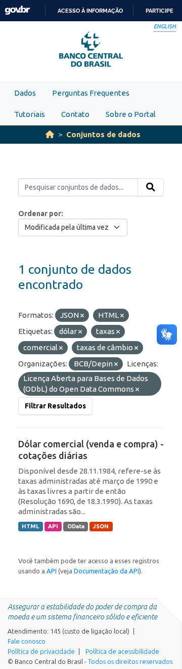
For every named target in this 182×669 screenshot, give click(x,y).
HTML (30, 526)
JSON (101, 526)
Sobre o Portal (131, 114)
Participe (159, 10)
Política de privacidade (41, 651)
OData (75, 526)
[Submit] (151, 187)
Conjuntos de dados (103, 134)
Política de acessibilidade (122, 651)
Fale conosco (27, 641)
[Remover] (82, 316)
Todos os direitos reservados (130, 661)
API (53, 526)
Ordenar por (39, 214)
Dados (25, 93)
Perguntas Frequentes (90, 93)
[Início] (50, 134)
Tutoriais (29, 114)
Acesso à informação (90, 10)
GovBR (17, 10)
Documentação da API (106, 570)
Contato (75, 114)
